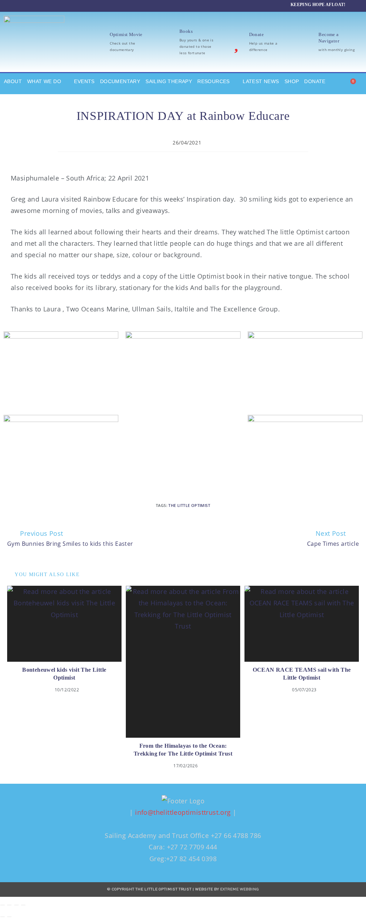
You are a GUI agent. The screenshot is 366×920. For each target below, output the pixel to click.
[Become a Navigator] (305, 42)
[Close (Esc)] (23, 905)
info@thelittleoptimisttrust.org (183, 812)
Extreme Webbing (239, 889)
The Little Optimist (189, 505)
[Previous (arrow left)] (2, 917)
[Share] (16, 905)
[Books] (166, 42)
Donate (256, 34)
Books (186, 31)
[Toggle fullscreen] (9, 905)
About (13, 81)
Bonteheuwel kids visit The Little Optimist (64, 674)
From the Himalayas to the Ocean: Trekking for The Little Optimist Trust (183, 750)
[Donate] (236, 42)
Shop (292, 81)
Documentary (120, 81)
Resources (213, 81)
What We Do (44, 81)
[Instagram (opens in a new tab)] (40, 5)
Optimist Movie (126, 34)
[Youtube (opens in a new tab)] (56, 5)
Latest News (261, 81)
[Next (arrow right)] (9, 917)
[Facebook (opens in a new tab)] (26, 5)
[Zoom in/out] (2, 905)
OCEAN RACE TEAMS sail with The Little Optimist (302, 674)
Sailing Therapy (168, 81)
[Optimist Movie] (97, 42)
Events (84, 81)
